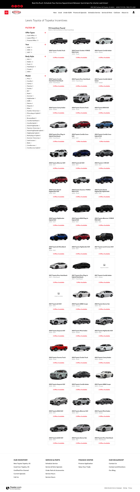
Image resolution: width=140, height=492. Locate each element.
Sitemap (125, 488)
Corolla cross (31, 145)
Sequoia (30, 106)
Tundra (30, 88)
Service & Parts (107, 12)
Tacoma (30, 86)
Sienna (30, 103)
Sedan (30, 62)
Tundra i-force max (33, 111)
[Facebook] (12, 6)
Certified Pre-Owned (21, 470)
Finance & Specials (80, 12)
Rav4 (29, 93)
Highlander (31, 98)
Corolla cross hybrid (34, 148)
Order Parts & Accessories (55, 470)
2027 (29, 52)
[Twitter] (15, 6)
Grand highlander (33, 125)
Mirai (29, 108)
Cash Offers (32, 35)
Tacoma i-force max (34, 128)
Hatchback (31, 67)
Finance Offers (32, 40)
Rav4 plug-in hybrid (34, 135)
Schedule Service (94, 12)
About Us (125, 12)
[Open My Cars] (133, 12)
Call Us (16, 477)
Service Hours (50, 473)
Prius (29, 78)
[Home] (7, 12)
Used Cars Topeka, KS (21, 467)
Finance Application (85, 463)
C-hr (29, 116)
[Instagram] (21, 6)
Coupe (30, 69)
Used (60, 12)
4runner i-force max (34, 138)
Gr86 (29, 101)
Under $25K (67, 12)
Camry (29, 83)
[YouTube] (18, 6)
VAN (29, 72)
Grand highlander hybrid (35, 130)
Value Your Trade (84, 467)
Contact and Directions (117, 467)
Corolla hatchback (33, 121)
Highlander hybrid (33, 133)
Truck (29, 64)
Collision (117, 12)
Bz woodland (32, 118)
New (55, 12)
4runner (30, 96)
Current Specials (19, 473)
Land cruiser (31, 140)
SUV (29, 59)
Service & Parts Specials (54, 467)
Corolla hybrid (32, 123)
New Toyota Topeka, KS (22, 463)
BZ (28, 91)
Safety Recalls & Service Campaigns (113, 488)
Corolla (30, 81)
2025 (29, 50)
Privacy (130, 488)
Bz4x (29, 143)
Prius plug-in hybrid (34, 113)
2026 (29, 47)
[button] (58, 45)
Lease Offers (32, 38)
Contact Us (113, 463)
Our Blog (112, 470)
